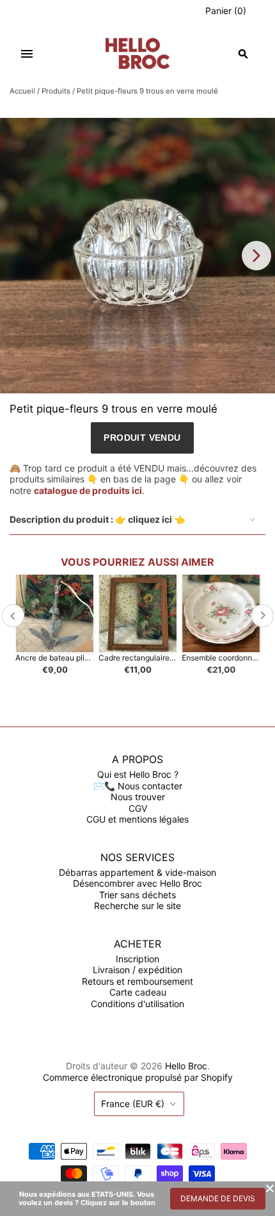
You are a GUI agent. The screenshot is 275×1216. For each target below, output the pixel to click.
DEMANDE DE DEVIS (217, 1198)
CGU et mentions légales (137, 819)
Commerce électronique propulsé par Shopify (138, 1077)
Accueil (22, 90)
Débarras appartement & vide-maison (137, 872)
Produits (56, 90)
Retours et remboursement (137, 981)
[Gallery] (137, 255)
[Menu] (27, 54)
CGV (138, 808)
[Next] (256, 256)
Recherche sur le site (137, 905)
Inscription (137, 958)
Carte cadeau (137, 992)
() (225, 10)
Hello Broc (186, 1065)
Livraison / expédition (137, 969)
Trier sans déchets (137, 894)
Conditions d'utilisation (137, 1003)
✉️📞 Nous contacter (137, 785)
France (132, 1103)
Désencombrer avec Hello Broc (137, 883)
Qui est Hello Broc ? (137, 774)
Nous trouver (138, 796)
